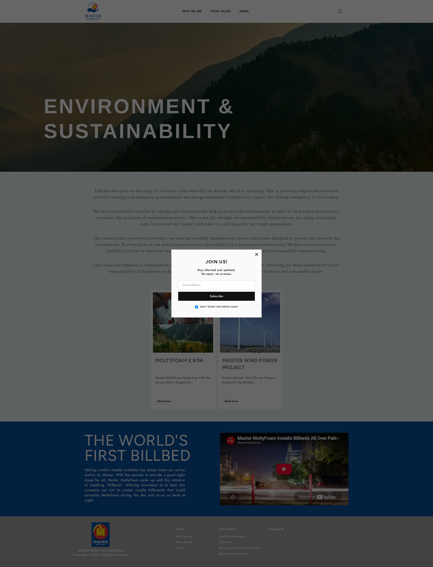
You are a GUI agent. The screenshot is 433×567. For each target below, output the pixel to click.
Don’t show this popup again (219, 306)
